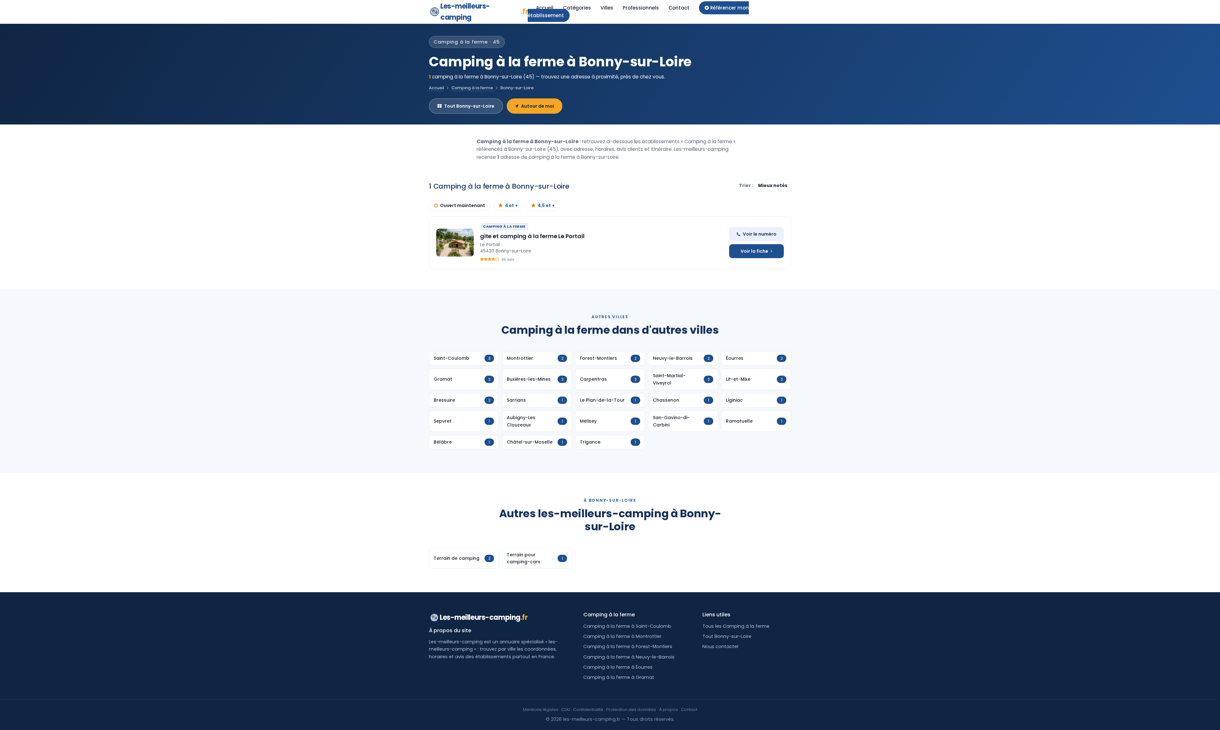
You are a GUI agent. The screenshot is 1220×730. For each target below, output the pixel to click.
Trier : (746, 185)
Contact (678, 7)
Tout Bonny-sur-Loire (469, 106)
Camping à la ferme (472, 88)
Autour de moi (537, 106)
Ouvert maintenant (462, 205)
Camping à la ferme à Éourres (618, 667)
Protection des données (631, 710)
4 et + (511, 205)
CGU (565, 710)
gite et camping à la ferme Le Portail (532, 236)
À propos (668, 710)
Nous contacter (720, 646)
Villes (606, 7)
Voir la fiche (754, 251)
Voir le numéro (759, 234)
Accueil (544, 7)
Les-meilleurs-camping (484, 11)
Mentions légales (540, 710)
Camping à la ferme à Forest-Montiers (627, 646)
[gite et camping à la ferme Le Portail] (455, 243)
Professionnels (641, 7)
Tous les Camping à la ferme (735, 626)
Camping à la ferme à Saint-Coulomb (627, 626)
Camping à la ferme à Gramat (618, 677)
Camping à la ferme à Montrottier (622, 636)
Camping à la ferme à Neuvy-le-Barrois (628, 657)
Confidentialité (588, 710)
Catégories (577, 7)
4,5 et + (546, 205)
